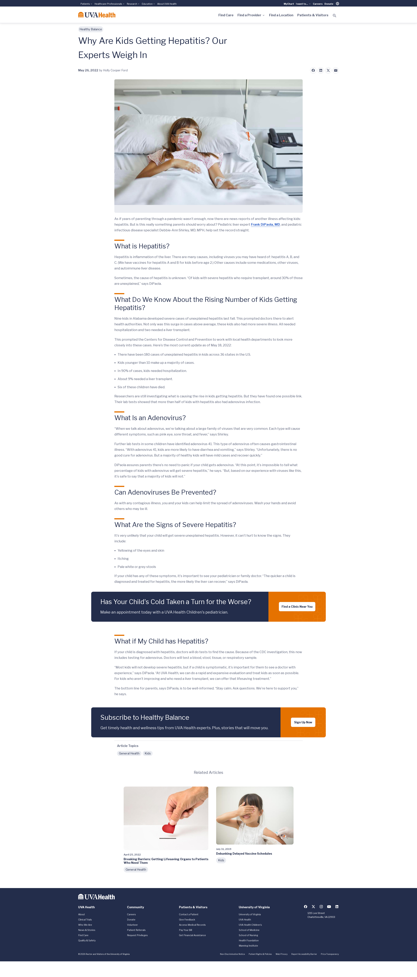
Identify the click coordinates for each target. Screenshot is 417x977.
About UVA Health (167, 3)
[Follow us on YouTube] (329, 907)
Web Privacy (282, 954)
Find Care (226, 15)
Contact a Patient (188, 914)
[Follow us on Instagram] (321, 907)
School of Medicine (249, 930)
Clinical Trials (85, 919)
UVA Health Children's (250, 924)
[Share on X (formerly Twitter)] (328, 70)
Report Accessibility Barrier (304, 954)
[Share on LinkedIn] (321, 70)
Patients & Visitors (312, 15)
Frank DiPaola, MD (265, 224)
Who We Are (85, 924)
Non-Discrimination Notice (232, 954)
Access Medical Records (192, 924)
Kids (148, 753)
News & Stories (86, 930)
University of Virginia (250, 914)
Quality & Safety (87, 940)
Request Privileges (137, 935)
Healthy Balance (90, 29)
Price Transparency (330, 954)
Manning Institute (248, 945)
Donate (328, 3)
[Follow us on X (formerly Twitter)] (313, 907)
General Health (129, 753)
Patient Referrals (136, 930)
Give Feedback (187, 919)
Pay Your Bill (185, 930)
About (81, 914)
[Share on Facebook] (313, 70)
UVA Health (245, 919)
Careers (318, 3)
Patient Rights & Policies (260, 954)
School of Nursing (248, 935)
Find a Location (281, 15)
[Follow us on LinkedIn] (337, 907)
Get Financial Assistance (192, 935)
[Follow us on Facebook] (306, 907)
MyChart (289, 3)
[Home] (96, 14)
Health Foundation (249, 940)
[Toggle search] (334, 15)
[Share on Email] (336, 70)
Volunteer (132, 924)
